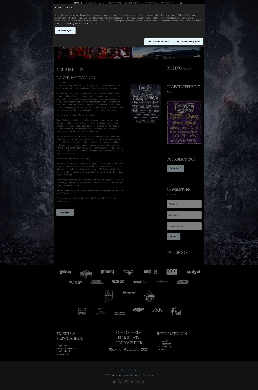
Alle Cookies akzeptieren (188, 41)
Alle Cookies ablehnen (158, 41)
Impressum (92, 23)
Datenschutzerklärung (64, 23)
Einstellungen (64, 30)
